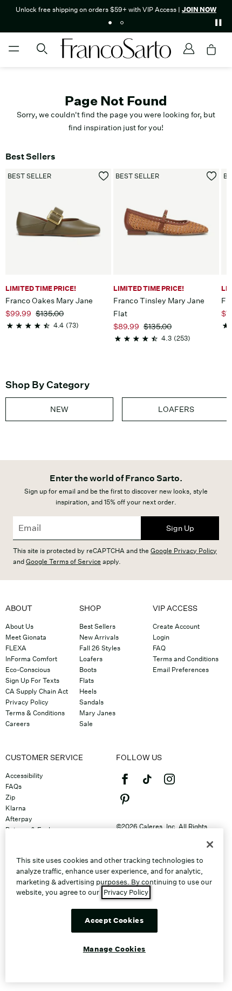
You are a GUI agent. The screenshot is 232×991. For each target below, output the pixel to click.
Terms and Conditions (186, 658)
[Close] (210, 844)
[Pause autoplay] (218, 22)
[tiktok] (147, 784)
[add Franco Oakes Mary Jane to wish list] (104, 176)
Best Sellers (97, 626)
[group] (59, 409)
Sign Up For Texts (32, 680)
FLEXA (15, 648)
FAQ (159, 648)
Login (161, 637)
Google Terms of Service (63, 561)
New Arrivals (99, 637)
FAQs (13, 786)
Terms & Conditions (35, 712)
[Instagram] (169, 784)
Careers (17, 723)
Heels (88, 691)
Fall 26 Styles (99, 648)
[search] (42, 53)
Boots (88, 669)
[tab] (110, 22)
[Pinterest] (124, 804)
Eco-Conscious (27, 669)
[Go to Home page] (115, 48)
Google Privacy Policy (184, 550)
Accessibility (24, 775)
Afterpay (18, 818)
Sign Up (180, 528)
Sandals (91, 702)
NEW (59, 409)
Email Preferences (181, 669)
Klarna (15, 808)
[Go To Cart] (211, 50)
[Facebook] (124, 784)
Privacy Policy (27, 702)
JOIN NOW (199, 9)
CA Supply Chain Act (36, 691)
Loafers (91, 658)
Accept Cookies (114, 920)
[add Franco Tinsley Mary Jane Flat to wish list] (211, 176)
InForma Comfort (31, 658)
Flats (86, 680)
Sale (86, 723)
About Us (19, 626)
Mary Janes (97, 712)
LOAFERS (176, 409)
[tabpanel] (116, 8)
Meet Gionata (25, 637)
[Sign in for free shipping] (188, 48)
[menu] (14, 53)
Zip (10, 797)
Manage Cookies (114, 949)
